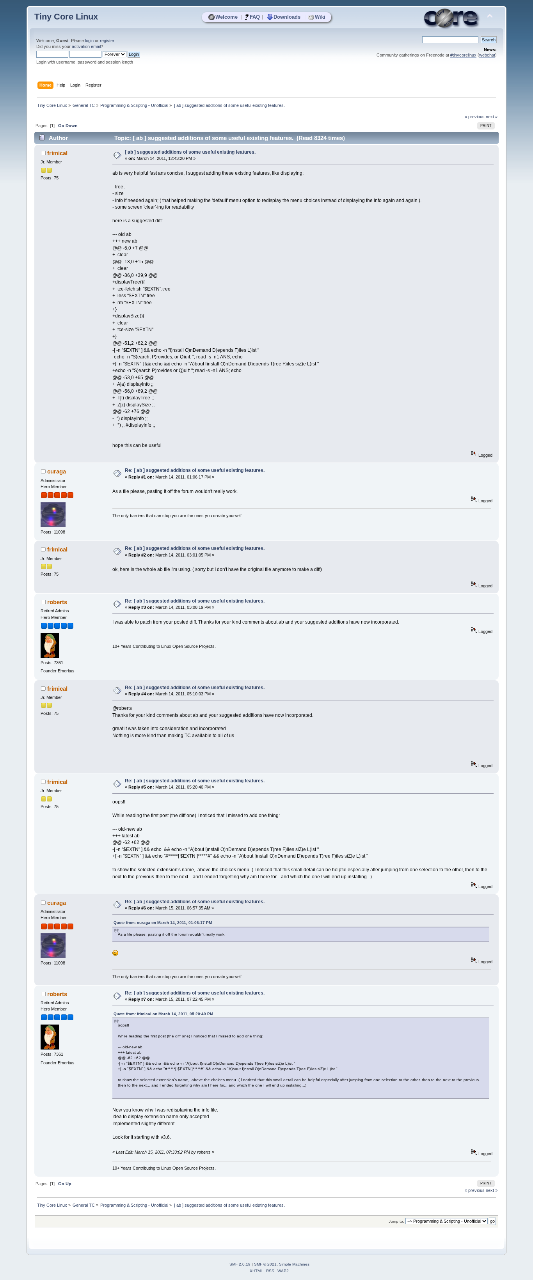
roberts (57, 602)
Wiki (320, 17)
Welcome (226, 17)
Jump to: (396, 1221)
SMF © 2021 (265, 1264)
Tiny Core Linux (66, 16)
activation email (86, 46)
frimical (57, 153)
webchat (487, 55)
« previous (475, 116)
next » (491, 116)
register (107, 40)
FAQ (255, 17)
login (89, 40)
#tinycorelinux (463, 55)
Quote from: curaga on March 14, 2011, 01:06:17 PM (163, 922)
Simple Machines (294, 1264)
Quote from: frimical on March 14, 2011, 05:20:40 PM (163, 1014)
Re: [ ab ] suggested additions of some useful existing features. (195, 470)
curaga (56, 471)
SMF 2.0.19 (240, 1264)
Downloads (287, 17)
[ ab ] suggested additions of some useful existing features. (190, 152)
